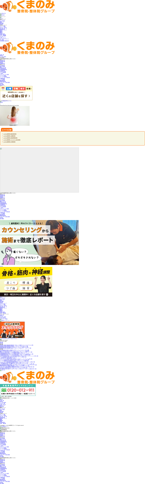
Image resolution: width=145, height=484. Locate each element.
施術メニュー (3, 297)
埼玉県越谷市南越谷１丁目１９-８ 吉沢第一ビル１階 (14, 365)
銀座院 (1, 62)
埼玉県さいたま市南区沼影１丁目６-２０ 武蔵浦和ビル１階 (16, 354)
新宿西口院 (2, 60)
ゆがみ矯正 (2, 21)
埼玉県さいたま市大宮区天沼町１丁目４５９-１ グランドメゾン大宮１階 (19, 356)
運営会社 (2, 406)
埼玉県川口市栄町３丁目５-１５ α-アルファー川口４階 (14, 350)
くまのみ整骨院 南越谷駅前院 (9, 133)
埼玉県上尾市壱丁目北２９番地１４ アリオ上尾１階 (14, 360)
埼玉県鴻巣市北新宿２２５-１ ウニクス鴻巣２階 (14, 361)
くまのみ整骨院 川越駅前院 (9, 135)
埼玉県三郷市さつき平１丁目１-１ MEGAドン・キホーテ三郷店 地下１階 (18, 368)
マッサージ (2, 20)
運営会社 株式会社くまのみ (6, 424)
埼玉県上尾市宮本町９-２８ (7, 358)
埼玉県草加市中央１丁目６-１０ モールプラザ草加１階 (13, 367)
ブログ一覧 (2, 403)
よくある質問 (3, 35)
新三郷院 (2, 84)
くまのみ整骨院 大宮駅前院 (9, 141)
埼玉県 (1, 343)
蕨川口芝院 (2, 66)
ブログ (1, 36)
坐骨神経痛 (2, 29)
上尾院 (1, 73)
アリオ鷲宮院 (3, 72)
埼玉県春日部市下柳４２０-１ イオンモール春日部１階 (17, 366)
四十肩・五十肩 (3, 28)
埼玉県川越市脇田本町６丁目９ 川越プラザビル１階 (14, 362)
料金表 (1, 316)
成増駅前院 (2, 63)
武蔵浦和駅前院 (3, 69)
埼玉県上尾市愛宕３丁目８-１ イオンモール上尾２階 (16, 359)
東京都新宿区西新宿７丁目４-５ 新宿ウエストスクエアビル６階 (16, 345)
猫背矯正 (2, 23)
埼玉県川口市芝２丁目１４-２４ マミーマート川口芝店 (14, 351)
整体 (1, 22)
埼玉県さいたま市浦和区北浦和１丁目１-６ (12, 353)
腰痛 (1, 31)
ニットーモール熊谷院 (5, 77)
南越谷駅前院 (3, 81)
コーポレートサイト (4, 38)
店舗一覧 (2, 315)
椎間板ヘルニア (3, 30)
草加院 (1, 83)
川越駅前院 (2, 78)
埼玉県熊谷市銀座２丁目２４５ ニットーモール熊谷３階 (17, 362)
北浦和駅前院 (3, 68)
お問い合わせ (3, 37)
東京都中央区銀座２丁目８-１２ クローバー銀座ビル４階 (14, 347)
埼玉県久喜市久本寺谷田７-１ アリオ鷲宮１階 (13, 357)
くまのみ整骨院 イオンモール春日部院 (11, 139)
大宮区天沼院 (3, 71)
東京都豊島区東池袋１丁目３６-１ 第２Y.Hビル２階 (14, 346)
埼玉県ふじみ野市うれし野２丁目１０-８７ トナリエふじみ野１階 (17, 363)
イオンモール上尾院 (4, 74)
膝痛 (1, 33)
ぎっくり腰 (2, 26)
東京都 (1, 342)
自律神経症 (2, 34)
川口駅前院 (2, 65)
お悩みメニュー (3, 303)
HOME (1, 102)
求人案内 (2, 39)
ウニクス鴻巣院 (3, 76)
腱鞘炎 (1, 32)
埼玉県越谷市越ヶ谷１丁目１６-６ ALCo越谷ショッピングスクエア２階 (18, 364)
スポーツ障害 (3, 27)
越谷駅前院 (2, 80)
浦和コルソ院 (3, 67)
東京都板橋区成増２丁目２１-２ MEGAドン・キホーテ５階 (15, 348)
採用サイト (2, 405)
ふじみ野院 (2, 79)
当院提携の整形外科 (4, 40)
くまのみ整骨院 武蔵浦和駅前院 (10, 137)
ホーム (1, 18)
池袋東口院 (2, 61)
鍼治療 (1, 24)
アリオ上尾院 (3, 75)
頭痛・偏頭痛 (3, 34)
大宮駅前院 (2, 70)
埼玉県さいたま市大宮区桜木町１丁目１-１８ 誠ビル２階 (15, 355)
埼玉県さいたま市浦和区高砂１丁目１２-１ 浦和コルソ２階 (16, 352)
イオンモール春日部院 (5, 82)
